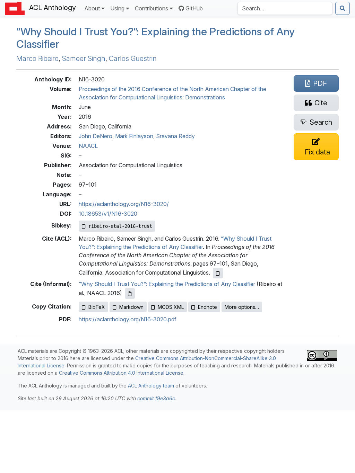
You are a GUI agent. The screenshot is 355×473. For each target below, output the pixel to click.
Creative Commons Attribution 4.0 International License (121, 373)
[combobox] (284, 8)
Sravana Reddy (175, 136)
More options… (242, 307)
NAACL (88, 145)
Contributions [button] (151, 8)
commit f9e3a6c (156, 398)
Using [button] (117, 8)
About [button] (92, 8)
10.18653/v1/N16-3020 (108, 213)
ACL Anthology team (151, 386)
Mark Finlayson (134, 136)
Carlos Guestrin (133, 58)
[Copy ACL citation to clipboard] (218, 273)
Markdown (131, 307)
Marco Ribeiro (37, 58)
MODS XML (171, 307)
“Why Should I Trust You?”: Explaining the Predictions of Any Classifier (167, 283)
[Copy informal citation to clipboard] (130, 293)
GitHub (194, 8)
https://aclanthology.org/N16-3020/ (124, 203)
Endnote (207, 307)
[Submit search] (342, 8)
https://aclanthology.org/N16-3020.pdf (127, 319)
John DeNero (95, 136)
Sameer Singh (83, 58)
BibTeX (96, 307)
